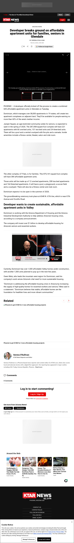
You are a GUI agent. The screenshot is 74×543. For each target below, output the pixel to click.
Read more (38, 367)
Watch (60, 14)
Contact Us (37, 507)
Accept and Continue (44, 539)
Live (6, 15)
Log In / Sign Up (37, 394)
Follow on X (37, 515)
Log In (62, 20)
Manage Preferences (29, 539)
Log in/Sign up (8, 412)
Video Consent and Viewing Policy (42, 533)
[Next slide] (66, 72)
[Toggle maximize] (68, 55)
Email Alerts (37, 517)
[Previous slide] (8, 72)
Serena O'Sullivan (21, 355)
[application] (37, 247)
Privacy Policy (60, 531)
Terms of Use (52, 531)
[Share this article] (27, 46)
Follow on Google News (45, 46)
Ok (72, 522)
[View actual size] (63, 55)
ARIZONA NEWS (37, 27)
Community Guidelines (42, 398)
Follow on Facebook (37, 512)
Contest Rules (37, 510)
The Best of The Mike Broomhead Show (21, 15)
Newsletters (20, 408)
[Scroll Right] (68, 300)
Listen (67, 14)
